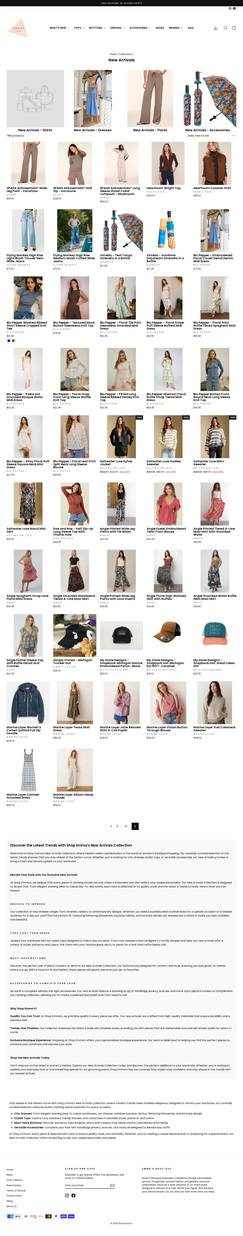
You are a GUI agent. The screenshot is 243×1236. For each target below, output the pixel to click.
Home (113, 54)
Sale (191, 28)
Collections (125, 54)
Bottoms (96, 28)
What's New (58, 28)
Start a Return (14, 1180)
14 (126, 826)
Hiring (10, 1201)
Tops (78, 28)
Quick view (28, 181)
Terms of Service (16, 1190)
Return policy (14, 1185)
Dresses (116, 28)
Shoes (160, 28)
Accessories (139, 28)
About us (12, 1206)
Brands (174, 28)
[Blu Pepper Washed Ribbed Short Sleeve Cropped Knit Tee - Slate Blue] (8, 340)
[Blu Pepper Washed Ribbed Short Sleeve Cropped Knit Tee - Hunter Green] (13, 340)
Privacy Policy (14, 1195)
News (10, 1174)
